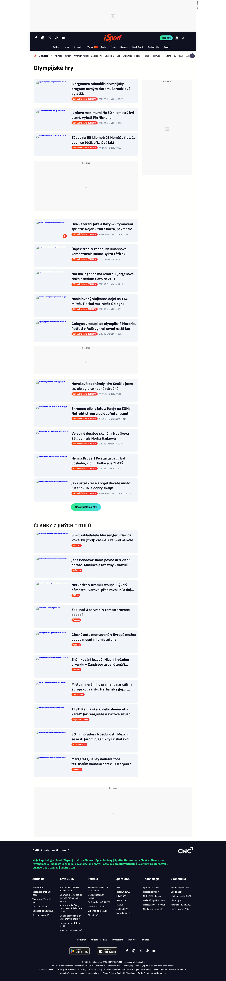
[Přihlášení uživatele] (177, 38)
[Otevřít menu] (189, 38)
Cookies (163, 969)
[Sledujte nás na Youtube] (63, 37)
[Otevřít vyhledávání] (183, 38)
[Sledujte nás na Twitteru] (49, 37)
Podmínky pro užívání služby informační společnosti (100, 969)
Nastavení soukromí (177, 969)
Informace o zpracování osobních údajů (141, 969)
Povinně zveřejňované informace (152, 973)
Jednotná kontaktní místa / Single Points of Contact (101, 973)
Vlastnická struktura (68, 973)
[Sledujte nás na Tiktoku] (56, 37)
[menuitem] (43, 55)
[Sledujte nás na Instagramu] (42, 37)
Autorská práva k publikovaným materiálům (57, 969)
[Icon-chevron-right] (192, 55)
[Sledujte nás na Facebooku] (36, 37)
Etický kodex (130, 973)
